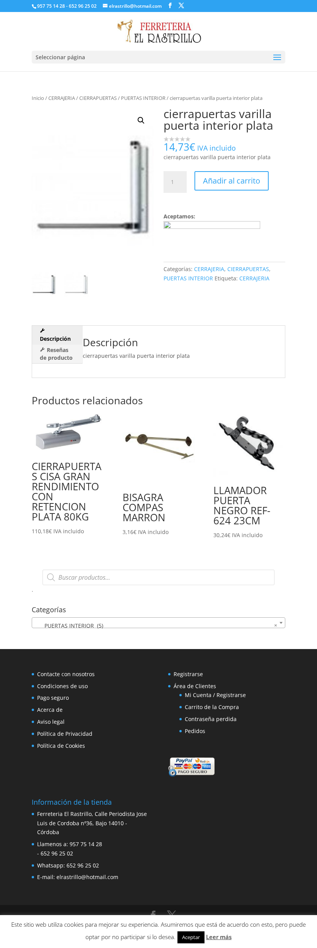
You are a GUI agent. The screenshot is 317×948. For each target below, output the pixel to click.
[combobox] (158, 622)
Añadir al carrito (231, 180)
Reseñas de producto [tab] (56, 353)
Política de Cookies (61, 745)
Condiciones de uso (62, 686)
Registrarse (188, 674)
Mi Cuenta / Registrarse (215, 695)
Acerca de (50, 709)
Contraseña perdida (211, 719)
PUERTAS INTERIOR (143, 97)
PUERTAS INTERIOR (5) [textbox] (156, 625)
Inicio (38, 97)
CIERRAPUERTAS (98, 97)
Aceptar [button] (191, 937)
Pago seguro (53, 697)
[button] (141, 120)
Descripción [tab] (55, 338)
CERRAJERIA (61, 97)
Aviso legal (51, 721)
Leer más (219, 937)
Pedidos (195, 731)
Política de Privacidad (64, 733)
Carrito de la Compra (212, 707)
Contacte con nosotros (66, 674)
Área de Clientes (195, 686)
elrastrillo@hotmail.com (87, 877)
